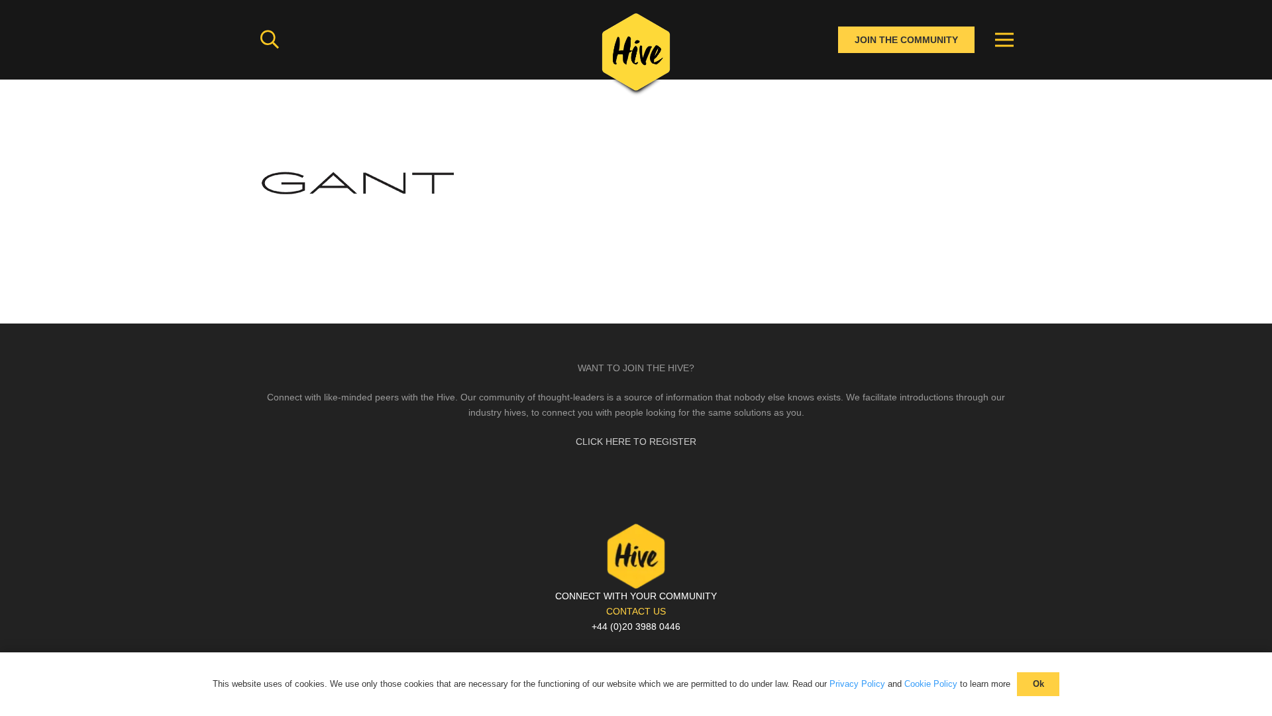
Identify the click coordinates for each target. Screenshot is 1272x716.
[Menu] (1004, 39)
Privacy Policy (857, 684)
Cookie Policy (930, 684)
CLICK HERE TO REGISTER (636, 441)
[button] (269, 39)
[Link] (636, 56)
